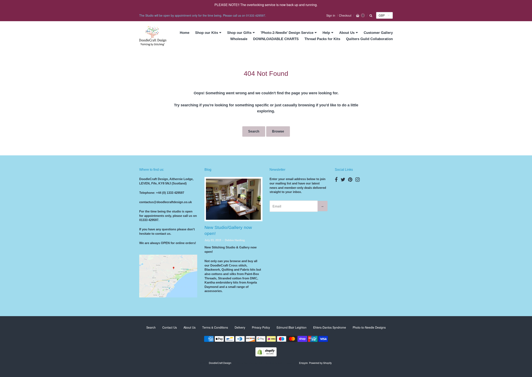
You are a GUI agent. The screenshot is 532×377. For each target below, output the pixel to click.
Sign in (330, 15)
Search (253, 131)
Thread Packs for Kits (322, 39)
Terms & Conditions (215, 327)
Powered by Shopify (320, 363)
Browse (278, 131)
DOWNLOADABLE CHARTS (276, 39)
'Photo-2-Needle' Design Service (287, 33)
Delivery (240, 327)
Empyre (303, 363)
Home (184, 33)
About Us (347, 33)
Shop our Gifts (239, 33)
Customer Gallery (378, 33)
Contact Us (169, 327)
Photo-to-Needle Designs (369, 327)
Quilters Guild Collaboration (369, 39)
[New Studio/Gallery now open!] (233, 199)
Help (326, 33)
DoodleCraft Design (220, 363)
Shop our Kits (206, 33)
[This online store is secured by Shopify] (266, 355)
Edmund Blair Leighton (292, 327)
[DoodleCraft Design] (152, 36)
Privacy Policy (261, 327)
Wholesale (238, 39)
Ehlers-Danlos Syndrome (329, 327)
